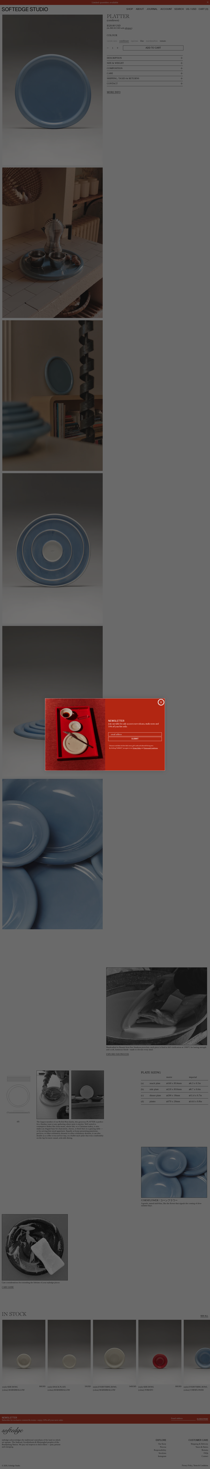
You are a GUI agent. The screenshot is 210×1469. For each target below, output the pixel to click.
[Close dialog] (161, 702)
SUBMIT (135, 739)
